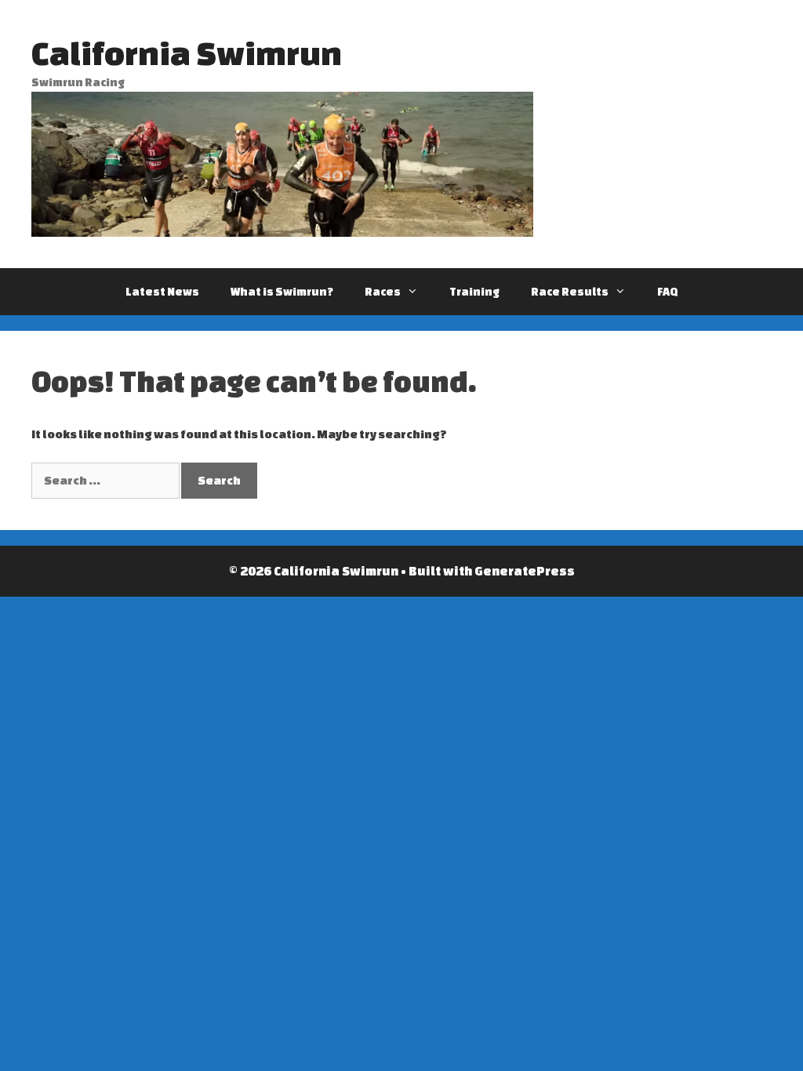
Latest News (162, 291)
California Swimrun (186, 52)
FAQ (667, 291)
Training (474, 291)
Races (383, 291)
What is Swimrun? (282, 291)
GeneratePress (524, 571)
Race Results (570, 291)
